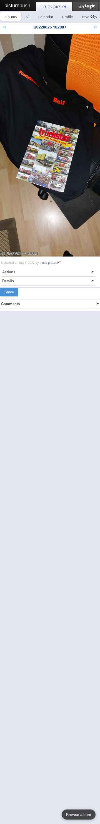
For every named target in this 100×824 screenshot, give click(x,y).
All (27, 16)
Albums (10, 16)
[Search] (92, 16)
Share (9, 292)
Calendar (45, 16)
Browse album (78, 814)
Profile (67, 16)
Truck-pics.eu (54, 6)
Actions (8, 272)
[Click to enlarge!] (50, 145)
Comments (10, 304)
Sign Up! (86, 6)
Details (8, 281)
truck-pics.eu (48, 262)
